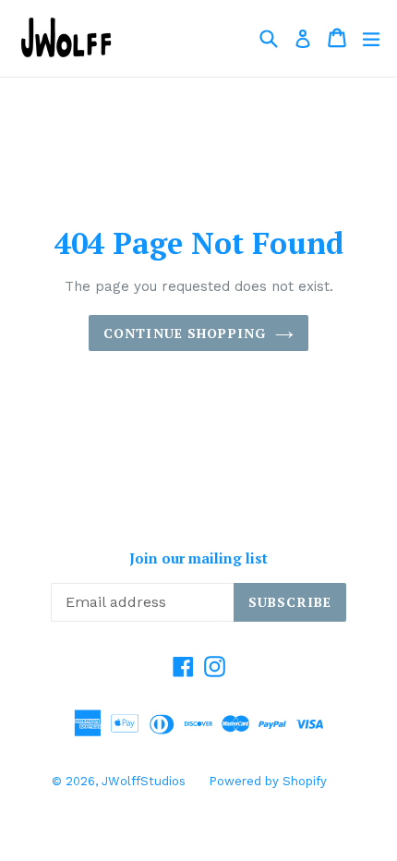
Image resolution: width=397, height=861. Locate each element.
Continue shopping (184, 333)
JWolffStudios (144, 781)
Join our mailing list (198, 558)
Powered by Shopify (268, 781)
